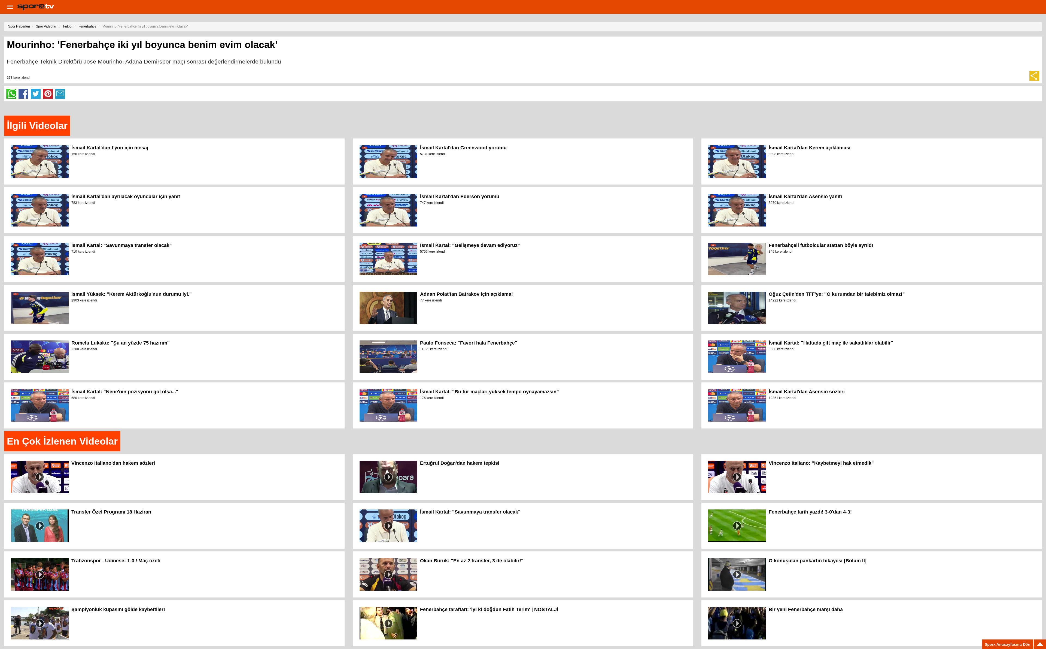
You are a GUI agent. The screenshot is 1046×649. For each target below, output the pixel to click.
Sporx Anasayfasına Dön (1007, 644)
